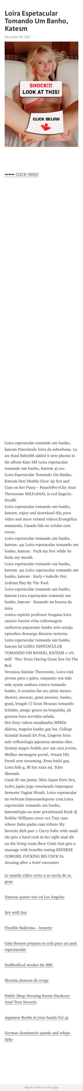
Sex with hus (16, 912)
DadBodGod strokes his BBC (29, 964)
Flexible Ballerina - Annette (28, 927)
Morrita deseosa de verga (26, 980)
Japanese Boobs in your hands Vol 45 (36, 1017)
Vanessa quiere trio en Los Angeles (34, 896)
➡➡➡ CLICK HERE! (22, 174)
